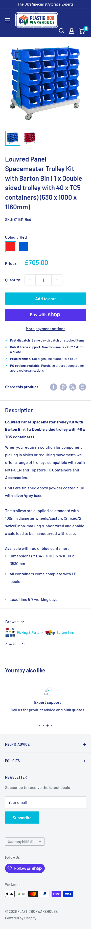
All (23, 644)
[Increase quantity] (57, 280)
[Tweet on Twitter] (72, 387)
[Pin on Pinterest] (63, 387)
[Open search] (61, 31)
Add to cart (45, 298)
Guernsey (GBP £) (20, 841)
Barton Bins (65, 632)
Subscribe (22, 817)
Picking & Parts (28, 632)
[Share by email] (82, 387)
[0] (82, 31)
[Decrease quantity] (30, 280)
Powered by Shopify (20, 918)
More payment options (45, 328)
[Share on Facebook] (53, 387)
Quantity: (13, 279)
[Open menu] (7, 20)
